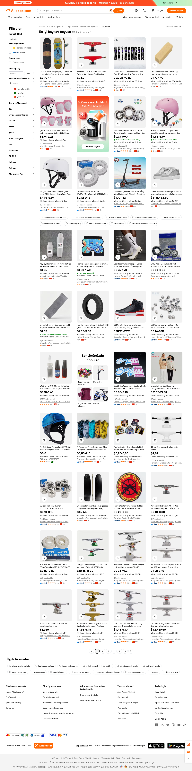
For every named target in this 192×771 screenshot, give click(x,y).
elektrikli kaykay (59, 672)
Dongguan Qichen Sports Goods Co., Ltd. (56, 207)
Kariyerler (10, 708)
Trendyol (126, 758)
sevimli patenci (92, 666)
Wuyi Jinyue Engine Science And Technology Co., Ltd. (130, 204)
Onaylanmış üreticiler (89, 695)
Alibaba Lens (20, 746)
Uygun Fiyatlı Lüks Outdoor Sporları (82, 26)
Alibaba (42, 26)
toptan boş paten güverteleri (54, 217)
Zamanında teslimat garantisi (55, 702)
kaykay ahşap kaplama (118, 217)
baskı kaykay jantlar (172, 217)
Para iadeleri (123, 708)
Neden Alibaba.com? (15, 692)
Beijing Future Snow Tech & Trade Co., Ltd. (130, 87)
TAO (118, 758)
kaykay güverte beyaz (51, 223)
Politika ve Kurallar (50, 718)
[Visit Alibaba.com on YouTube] (179, 725)
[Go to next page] (130, 651)
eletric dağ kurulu (153, 666)
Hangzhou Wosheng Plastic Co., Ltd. (166, 84)
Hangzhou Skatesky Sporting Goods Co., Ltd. (93, 87)
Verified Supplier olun (164, 708)
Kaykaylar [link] (106, 26)
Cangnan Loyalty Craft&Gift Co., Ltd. (129, 402)
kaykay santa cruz (19, 672)
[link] (188, 744)
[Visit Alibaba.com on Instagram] (173, 725)
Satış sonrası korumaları (53, 708)
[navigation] (21, 339)
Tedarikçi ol (160, 692)
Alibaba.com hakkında (16, 686)
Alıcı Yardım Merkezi (126, 692)
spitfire (108, 666)
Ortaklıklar (159, 713)
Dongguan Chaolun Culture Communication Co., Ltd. (93, 282)
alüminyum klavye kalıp (21, 666)
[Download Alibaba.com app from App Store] (156, 746)
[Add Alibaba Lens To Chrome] (43, 746)
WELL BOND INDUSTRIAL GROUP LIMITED (56, 402)
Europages (137, 758)
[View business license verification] (121, 766)
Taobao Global (107, 758)
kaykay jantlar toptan (97, 223)
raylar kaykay (39, 672)
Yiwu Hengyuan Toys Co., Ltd (52, 146)
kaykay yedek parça (70, 666)
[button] (110, 10)
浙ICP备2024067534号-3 (168, 767)
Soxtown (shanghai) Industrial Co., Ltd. (93, 459)
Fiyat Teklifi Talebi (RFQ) (90, 700)
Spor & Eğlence (56, 26)
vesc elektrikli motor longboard (144, 223)
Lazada (96, 758)
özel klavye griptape (46, 666)
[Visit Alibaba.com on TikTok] (184, 725)
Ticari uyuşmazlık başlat (128, 702)
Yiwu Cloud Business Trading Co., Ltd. (167, 402)
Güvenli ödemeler (50, 692)
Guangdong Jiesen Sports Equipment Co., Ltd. (56, 84)
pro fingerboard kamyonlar (145, 217)
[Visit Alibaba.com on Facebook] (156, 725)
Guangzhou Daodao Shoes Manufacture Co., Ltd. (167, 204)
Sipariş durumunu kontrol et (167, 702)
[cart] (145, 11)
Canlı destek (123, 697)
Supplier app (82, 746)
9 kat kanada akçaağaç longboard (87, 217)
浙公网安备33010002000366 (142, 767)
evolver (155, 672)
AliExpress (55, 758)
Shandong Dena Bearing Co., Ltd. (91, 207)
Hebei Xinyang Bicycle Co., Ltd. (90, 337)
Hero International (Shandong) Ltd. (166, 337)
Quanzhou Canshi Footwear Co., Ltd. (129, 337)
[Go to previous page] (91, 651)
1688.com (67, 758)
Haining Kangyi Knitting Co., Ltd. (127, 276)
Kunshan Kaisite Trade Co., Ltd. (127, 459)
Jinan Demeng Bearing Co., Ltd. (53, 276)
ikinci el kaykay (172, 672)
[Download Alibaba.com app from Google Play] (176, 746)
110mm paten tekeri (81, 672)
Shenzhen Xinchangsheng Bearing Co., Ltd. (130, 148)
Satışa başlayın (161, 697)
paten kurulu (119, 223)
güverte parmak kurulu (129, 666)
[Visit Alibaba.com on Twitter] (167, 725)
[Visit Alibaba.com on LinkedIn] (162, 725)
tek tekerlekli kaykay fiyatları (108, 672)
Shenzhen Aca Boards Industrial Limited (56, 343)
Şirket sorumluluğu (14, 702)
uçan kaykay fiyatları (136, 672)
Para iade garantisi (51, 697)
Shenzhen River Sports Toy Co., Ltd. (166, 148)
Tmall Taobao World (82, 758)
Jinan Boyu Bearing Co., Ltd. (163, 276)
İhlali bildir (122, 718)
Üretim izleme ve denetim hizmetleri (58, 713)
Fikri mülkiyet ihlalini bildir (128, 713)
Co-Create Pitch (13, 697)
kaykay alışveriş (75, 223)
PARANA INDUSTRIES (49, 459)
